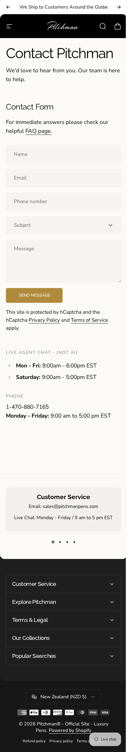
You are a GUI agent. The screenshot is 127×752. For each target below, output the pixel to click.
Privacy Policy (44, 320)
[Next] (118, 7)
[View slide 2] (60, 542)
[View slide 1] (52, 542)
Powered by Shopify (68, 730)
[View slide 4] (74, 542)
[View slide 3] (67, 542)
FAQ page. (38, 131)
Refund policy (32, 741)
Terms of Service (89, 320)
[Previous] (8, 7)
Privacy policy (59, 741)
